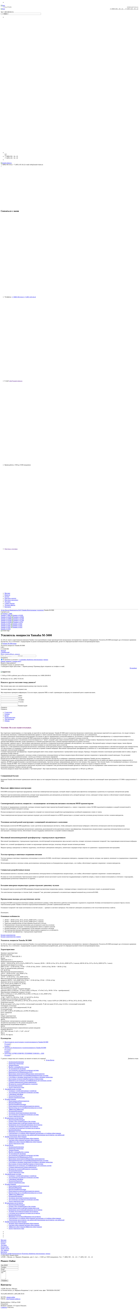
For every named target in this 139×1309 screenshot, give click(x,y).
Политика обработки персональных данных (36, 1253)
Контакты (8, 607)
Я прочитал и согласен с (25, 659)
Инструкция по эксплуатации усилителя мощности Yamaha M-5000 (26, 1042)
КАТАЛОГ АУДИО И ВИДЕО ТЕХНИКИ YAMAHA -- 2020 (24, 1053)
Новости (7, 595)
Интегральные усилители (35, 610)
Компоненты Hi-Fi (16, 610)
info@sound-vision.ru (15, 381)
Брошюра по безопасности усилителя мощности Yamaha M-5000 (25, 1047)
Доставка (7, 601)
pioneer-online (10, 1297)
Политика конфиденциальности (11, 1253)
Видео (7, 716)
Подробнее (133, 668)
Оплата (7, 596)
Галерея (7, 714)
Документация (9, 719)
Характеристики (10, 717)
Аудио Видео (5, 610)
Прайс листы (5, 1248)
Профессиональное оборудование (16, 1136)
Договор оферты (10, 605)
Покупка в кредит (10, 598)
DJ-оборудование (10, 1099)
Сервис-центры (10, 603)
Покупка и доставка (11, 549)
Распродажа (4, 1247)
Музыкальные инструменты (14, 1118)
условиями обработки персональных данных (33, 659)
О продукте (8, 712)
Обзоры (7, 721)
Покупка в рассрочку (11, 600)
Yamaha (24, 610)
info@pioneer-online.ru (13, 1299)
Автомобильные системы (13, 1089)
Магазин (7, 593)
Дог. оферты (5, 1250)
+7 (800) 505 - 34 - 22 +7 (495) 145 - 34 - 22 (124, 9)
